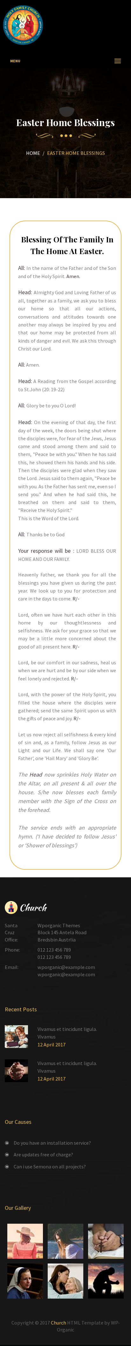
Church (58, 1322)
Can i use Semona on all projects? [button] (50, 1166)
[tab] (65, 1143)
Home (33, 153)
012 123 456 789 (54, 950)
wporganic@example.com (66, 967)
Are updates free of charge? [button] (43, 1154)
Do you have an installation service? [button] (52, 1143)
